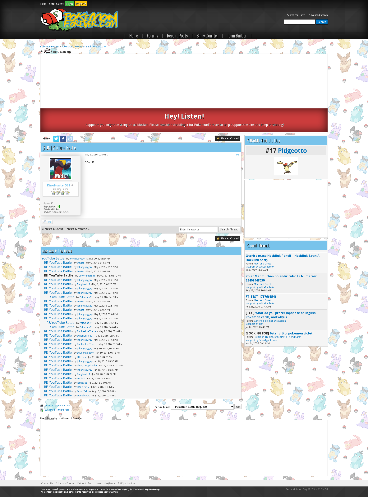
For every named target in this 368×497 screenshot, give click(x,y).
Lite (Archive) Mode (105, 483)
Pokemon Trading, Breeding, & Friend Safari (277, 336)
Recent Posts (177, 35)
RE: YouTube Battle (58, 262)
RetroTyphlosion (268, 340)
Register (81, 4)
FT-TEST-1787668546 (261, 296)
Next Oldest (53, 229)
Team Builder (237, 35)
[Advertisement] (184, 81)
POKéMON (67, 46)
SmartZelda (83, 391)
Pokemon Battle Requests (89, 46)
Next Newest (77, 229)
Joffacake (82, 382)
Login (69, 4)
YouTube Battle (53, 258)
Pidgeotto (292, 150)
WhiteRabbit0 (266, 266)
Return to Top (84, 483)
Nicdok (81, 378)
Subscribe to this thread (57, 409)
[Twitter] (56, 141)
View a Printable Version (57, 405)
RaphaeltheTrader (87, 331)
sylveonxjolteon (85, 352)
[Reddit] (70, 141)
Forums (152, 35)
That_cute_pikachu (87, 365)
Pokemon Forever (50, 46)
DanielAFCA (83, 395)
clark (261, 323)
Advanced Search (318, 15)
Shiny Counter (207, 35)
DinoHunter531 (58, 185)
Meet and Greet (262, 263)
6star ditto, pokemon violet (291, 333)
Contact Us (47, 483)
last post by (252, 266)
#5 (237, 154)
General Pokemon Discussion (270, 320)
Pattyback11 (83, 284)
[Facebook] (63, 141)
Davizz (80, 262)
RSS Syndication (126, 483)
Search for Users (296, 15)
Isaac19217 (83, 387)
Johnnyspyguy (77, 258)
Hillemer (81, 357)
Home (133, 35)
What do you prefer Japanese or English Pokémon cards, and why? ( (281, 315)
